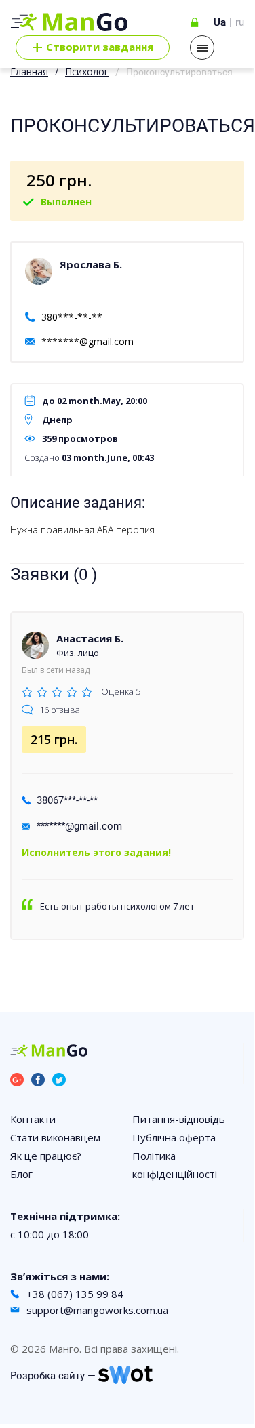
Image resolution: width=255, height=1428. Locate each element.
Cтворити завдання (92, 47)
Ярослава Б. (91, 264)
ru (239, 22)
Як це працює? (45, 1155)
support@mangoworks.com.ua (97, 1310)
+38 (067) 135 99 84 (74, 1294)
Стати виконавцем (55, 1137)
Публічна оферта (174, 1137)
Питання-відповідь (178, 1119)
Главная (29, 71)
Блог (21, 1174)
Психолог (87, 71)
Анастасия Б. (89, 638)
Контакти (33, 1119)
